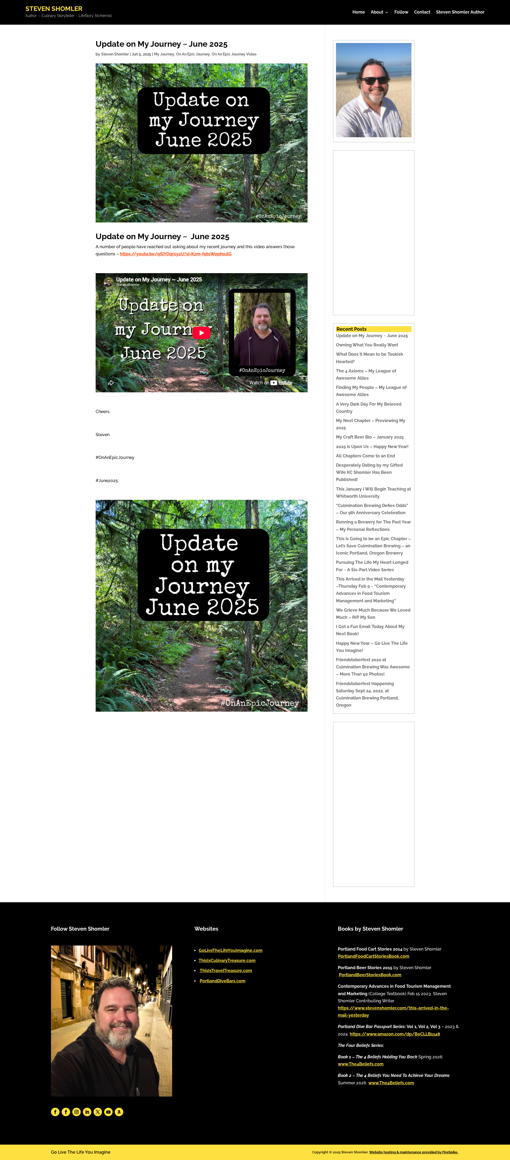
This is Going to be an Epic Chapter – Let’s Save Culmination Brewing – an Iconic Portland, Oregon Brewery (373, 546)
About (377, 12)
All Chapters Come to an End (365, 455)
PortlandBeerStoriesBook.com (370, 974)
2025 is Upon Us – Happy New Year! (372, 446)
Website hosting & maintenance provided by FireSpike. (413, 1152)
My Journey (164, 54)
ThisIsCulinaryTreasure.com (227, 960)
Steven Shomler (115, 54)
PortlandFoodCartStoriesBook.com (373, 956)
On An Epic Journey (193, 54)
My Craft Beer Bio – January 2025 (370, 437)
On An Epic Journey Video (234, 54)
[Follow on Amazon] (119, 1112)
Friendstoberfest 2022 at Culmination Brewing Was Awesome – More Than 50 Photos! (373, 667)
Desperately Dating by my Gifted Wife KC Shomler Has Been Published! (369, 472)
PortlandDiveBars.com (222, 980)
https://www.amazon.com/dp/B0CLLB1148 (395, 1034)
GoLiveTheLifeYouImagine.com (230, 950)
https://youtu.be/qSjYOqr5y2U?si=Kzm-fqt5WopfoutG (176, 253)
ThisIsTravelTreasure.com (226, 970)
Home (358, 12)
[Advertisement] (373, 232)
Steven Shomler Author (460, 12)
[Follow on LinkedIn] (87, 1112)
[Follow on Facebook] (55, 1112)
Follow (401, 12)
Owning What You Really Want (367, 344)
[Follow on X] (98, 1112)
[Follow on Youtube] (108, 1112)
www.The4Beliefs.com (361, 1064)
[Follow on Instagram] (76, 1112)
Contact (422, 12)
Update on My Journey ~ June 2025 (372, 335)
